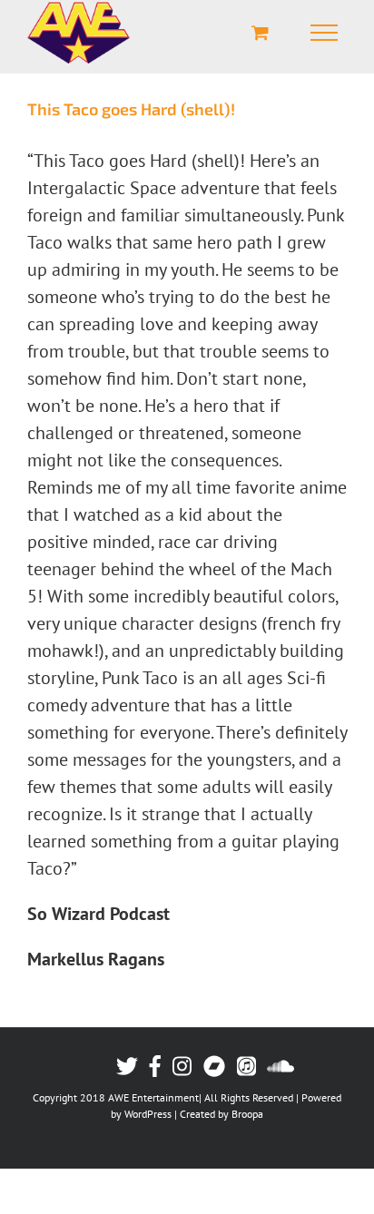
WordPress (148, 1114)
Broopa (247, 1114)
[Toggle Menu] (324, 32)
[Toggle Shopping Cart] (260, 32)
